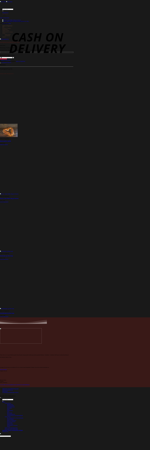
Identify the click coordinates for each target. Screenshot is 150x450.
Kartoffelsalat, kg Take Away (7, 313)
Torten (3, 33)
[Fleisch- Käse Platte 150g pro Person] (11, 20)
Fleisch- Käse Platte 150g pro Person (9, 198)
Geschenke (5, 29)
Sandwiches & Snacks (7, 32)
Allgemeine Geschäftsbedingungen (10, 388)
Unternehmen (8, 403)
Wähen (4, 37)
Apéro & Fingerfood (7, 25)
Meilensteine (10, 410)
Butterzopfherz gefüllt (5, 141)
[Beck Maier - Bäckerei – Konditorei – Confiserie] (6, 1)
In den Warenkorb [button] (4, 202)
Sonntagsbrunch (11, 407)
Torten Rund (7, 34)
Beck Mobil (9, 413)
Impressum (5, 391)
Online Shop (7, 416)
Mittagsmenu (10, 404)
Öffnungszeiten (10, 405)
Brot (3, 27)
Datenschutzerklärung (7, 390)
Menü (3, 402)
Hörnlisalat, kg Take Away (6, 255)
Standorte (9, 408)
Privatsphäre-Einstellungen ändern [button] (10, 392)
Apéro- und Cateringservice (11, 427)
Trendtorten (7, 35)
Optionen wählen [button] (4, 144)
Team (8, 409)
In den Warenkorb (3, 58)
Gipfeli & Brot (10, 424)
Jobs (8, 411)
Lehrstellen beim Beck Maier (11, 429)
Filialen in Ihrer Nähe (6, 60)
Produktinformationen (6, 62)
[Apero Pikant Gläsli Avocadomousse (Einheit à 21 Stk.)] (15, 21)
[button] (3, 8)
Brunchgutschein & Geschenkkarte (15, 418)
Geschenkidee (10, 419)
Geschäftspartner (11, 414)
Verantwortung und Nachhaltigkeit (15, 415)
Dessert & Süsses (6, 28)
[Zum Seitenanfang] (0, 397)
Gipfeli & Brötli (5, 30)
